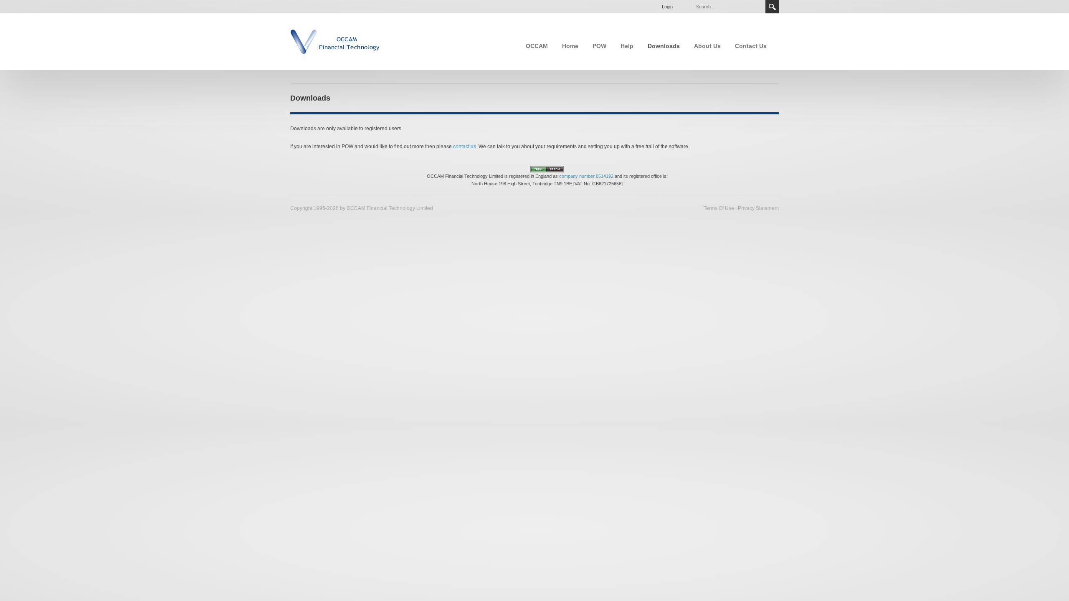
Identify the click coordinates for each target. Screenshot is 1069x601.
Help (627, 46)
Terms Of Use (719, 208)
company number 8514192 (586, 176)
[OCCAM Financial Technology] (335, 40)
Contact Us (751, 46)
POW (599, 46)
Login (667, 6)
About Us (707, 46)
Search (772, 6)
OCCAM (537, 46)
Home (570, 46)
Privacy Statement (758, 208)
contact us (464, 146)
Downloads (664, 46)
